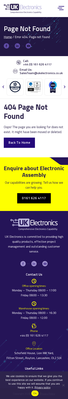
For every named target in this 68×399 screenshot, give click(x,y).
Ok (35, 393)
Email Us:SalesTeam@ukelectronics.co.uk (41, 71)
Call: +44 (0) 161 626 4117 (37, 62)
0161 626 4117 (34, 198)
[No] (63, 388)
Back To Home (19, 142)
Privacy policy (42, 387)
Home (8, 36)
